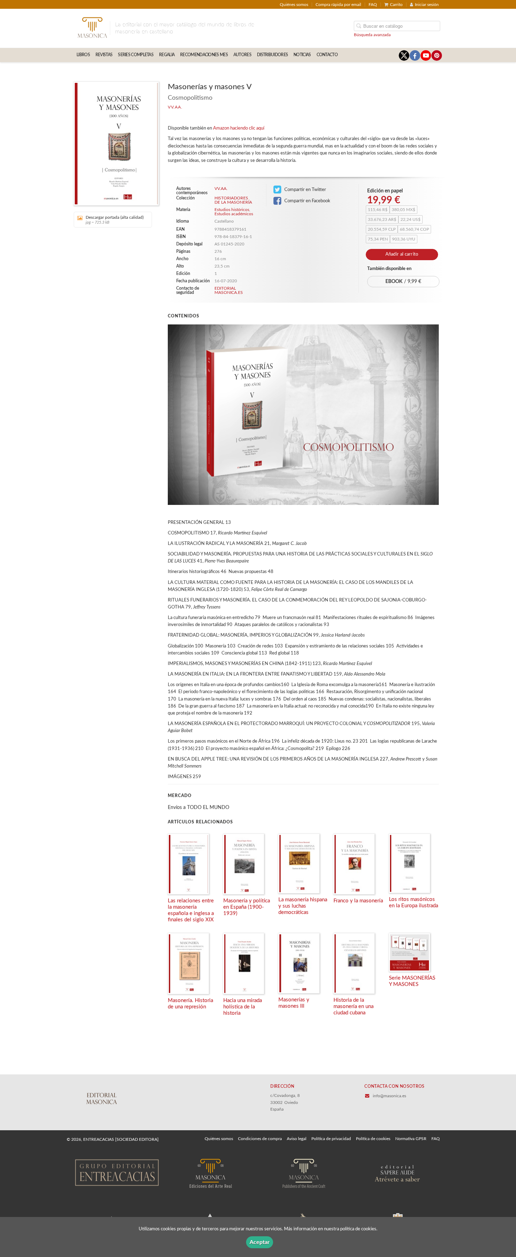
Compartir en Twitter (304, 189)
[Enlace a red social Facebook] (415, 55)
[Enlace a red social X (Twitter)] (404, 55)
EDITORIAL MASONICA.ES (228, 290)
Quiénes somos (294, 4)
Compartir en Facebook (306, 201)
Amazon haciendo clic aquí (238, 128)
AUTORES (242, 55)
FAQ (373, 4)
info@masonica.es (389, 1096)
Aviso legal (296, 1139)
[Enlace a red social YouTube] (426, 55)
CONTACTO (327, 55)
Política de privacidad (331, 1139)
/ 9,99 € (403, 281)
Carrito (396, 4)
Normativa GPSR (410, 1139)
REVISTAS (103, 55)
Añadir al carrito (401, 254)
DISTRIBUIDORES (272, 55)
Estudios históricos (231, 210)
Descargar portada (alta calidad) (115, 219)
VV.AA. (175, 107)
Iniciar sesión (427, 4)
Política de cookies (373, 1139)
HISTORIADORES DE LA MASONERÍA (233, 200)
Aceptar (260, 1242)
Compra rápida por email (338, 4)
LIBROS (83, 55)
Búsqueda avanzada (372, 34)
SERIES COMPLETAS (135, 55)
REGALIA (166, 55)
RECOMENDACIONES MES (204, 55)
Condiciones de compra (260, 1139)
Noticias (302, 55)
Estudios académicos (233, 214)
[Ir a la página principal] (92, 27)
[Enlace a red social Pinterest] (436, 55)
